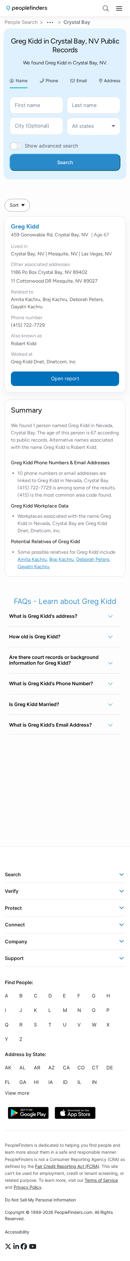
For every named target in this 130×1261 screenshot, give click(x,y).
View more (17, 1093)
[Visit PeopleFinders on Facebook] (25, 1246)
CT (95, 1068)
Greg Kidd (25, 226)
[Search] (106, 8)
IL (79, 1082)
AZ (51, 1068)
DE (109, 1068)
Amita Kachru (32, 559)
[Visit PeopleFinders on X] (9, 1246)
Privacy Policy (27, 1187)
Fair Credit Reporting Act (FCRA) (67, 1166)
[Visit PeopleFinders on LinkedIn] (17, 1246)
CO (81, 1068)
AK (8, 1068)
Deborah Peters (92, 559)
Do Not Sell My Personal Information (40, 1199)
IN (94, 1082)
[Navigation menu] (119, 8)
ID (65, 1082)
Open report (65, 378)
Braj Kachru (61, 559)
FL (7, 1082)
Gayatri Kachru (33, 566)
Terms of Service (101, 1180)
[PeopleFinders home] (27, 8)
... (50, 21)
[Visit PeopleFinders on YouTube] (32, 1246)
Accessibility (17, 1231)
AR (37, 1068)
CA (66, 1068)
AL (22, 1068)
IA (50, 1082)
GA (22, 1082)
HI (36, 1082)
